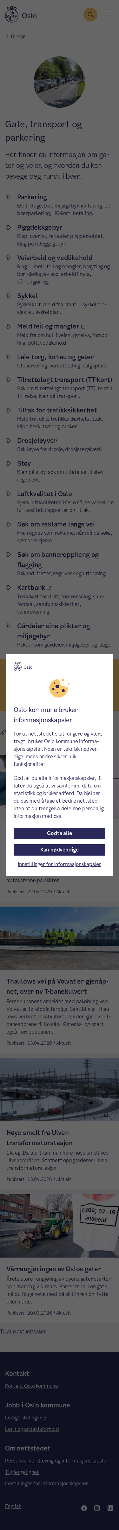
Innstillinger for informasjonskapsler (59, 864)
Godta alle (59, 833)
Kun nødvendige (59, 849)
